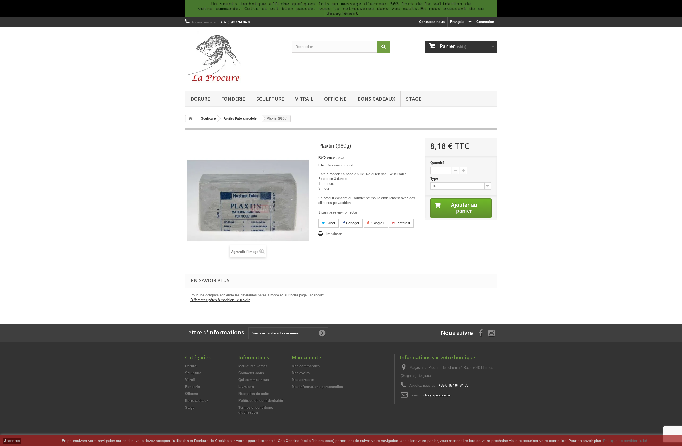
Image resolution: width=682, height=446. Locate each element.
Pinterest (402, 223)
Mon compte (306, 357)
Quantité (437, 163)
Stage (413, 99)
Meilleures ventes (252, 366)
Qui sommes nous (253, 380)
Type (434, 179)
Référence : (327, 157)
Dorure (200, 99)
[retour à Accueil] (191, 118)
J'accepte (12, 441)
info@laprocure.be (436, 395)
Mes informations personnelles (317, 387)
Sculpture (270, 99)
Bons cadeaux (376, 99)
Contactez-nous (432, 22)
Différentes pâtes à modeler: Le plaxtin (220, 300)
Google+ (377, 223)
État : (322, 165)
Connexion (485, 22)
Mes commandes (306, 366)
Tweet (330, 223)
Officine (335, 99)
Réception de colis (253, 394)
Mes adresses (303, 380)
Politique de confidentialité (260, 401)
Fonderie (233, 99)
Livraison (246, 387)
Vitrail (304, 99)
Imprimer (334, 234)
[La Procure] (234, 58)
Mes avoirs (301, 373)
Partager (352, 223)
